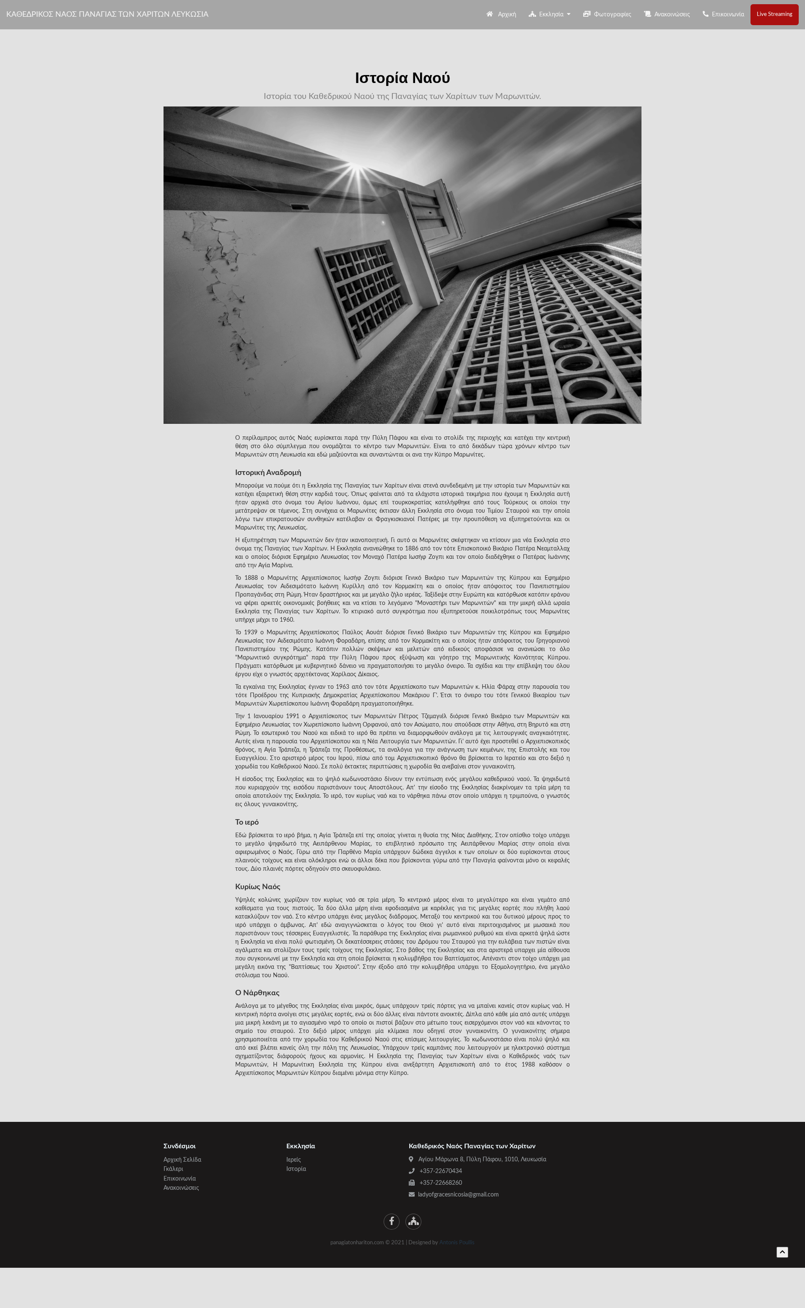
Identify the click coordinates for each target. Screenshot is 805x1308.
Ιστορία (296, 1169)
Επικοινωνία (726, 15)
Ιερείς (293, 1160)
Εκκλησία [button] (551, 15)
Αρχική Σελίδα (182, 1160)
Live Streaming (774, 14)
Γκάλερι (173, 1169)
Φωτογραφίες (611, 15)
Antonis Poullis (457, 1243)
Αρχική (504, 15)
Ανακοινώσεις (670, 15)
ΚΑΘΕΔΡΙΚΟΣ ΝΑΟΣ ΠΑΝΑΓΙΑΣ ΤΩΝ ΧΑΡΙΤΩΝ (107, 14)
